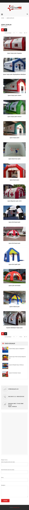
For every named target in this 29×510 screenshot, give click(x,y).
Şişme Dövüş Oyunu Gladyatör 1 (17, 348)
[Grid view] (2, 29)
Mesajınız (3, 485)
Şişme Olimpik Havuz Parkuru (16, 365)
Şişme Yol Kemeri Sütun (15, 373)
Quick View (14, 41)
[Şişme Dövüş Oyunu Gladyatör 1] (5, 350)
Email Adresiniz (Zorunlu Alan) (7, 469)
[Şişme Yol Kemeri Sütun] (5, 374)
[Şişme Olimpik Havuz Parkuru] (5, 366)
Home (2, 18)
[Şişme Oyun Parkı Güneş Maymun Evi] (5, 358)
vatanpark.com (16, 507)
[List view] (5, 29)
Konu (2, 477)
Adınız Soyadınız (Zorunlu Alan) (8, 462)
